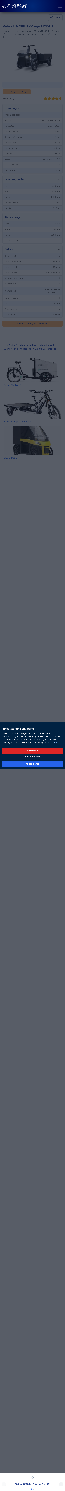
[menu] (60, 6)
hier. (56, 742)
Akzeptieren (33, 763)
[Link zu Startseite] (14, 6)
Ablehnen (32, 750)
